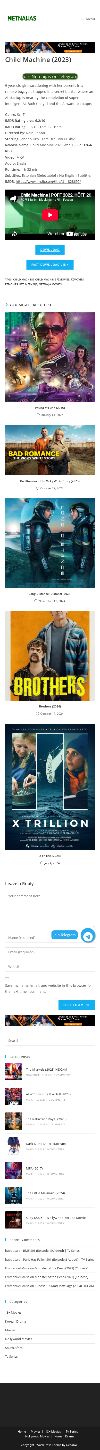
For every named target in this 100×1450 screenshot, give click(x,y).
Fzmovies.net (14, 284)
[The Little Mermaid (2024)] (13, 1195)
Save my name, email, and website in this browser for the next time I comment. (48, 988)
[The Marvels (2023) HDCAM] (13, 1071)
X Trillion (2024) (50, 856)
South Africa (14, 1348)
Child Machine (23, 279)
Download (50, 250)
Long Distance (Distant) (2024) (50, 594)
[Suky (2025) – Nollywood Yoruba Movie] (13, 1220)
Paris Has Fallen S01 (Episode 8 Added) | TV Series (58, 1259)
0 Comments (62, 1075)
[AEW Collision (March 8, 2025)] (13, 1096)
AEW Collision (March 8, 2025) (48, 1094)
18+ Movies (13, 1312)
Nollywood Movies (18, 1339)
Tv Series (11, 1356)
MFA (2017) (34, 1168)
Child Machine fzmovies (52, 279)
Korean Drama (15, 1321)
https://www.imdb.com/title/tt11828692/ (48, 181)
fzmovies (77, 279)
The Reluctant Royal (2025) (46, 1119)
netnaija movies (50, 284)
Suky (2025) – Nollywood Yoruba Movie (56, 1217)
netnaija (31, 284)
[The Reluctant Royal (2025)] (13, 1121)
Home (22, 1431)
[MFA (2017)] (13, 1170)
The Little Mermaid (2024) (45, 1193)
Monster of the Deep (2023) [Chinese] (61, 1268)
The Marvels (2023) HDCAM (46, 1069)
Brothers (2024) (50, 706)
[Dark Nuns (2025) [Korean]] (13, 1146)
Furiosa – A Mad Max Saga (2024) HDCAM (64, 1286)
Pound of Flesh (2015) (50, 408)
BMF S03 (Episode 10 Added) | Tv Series (51, 1250)
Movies (10, 1330)
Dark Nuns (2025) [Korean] (46, 1143)
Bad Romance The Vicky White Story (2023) (50, 481)
